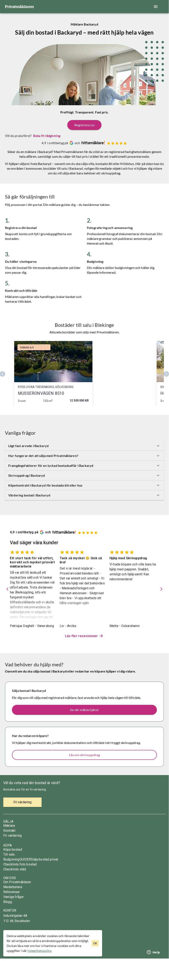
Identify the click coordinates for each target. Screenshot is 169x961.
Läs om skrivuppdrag (84, 755)
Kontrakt (9, 831)
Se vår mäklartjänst (84, 710)
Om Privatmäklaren (17, 882)
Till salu (9, 854)
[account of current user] (156, 7)
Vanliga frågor (13, 897)
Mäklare (9, 826)
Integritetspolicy (39, 951)
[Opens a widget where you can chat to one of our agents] (153, 952)
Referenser (11, 892)
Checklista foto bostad (20, 864)
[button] (84, 446)
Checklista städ (14, 869)
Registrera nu (84, 125)
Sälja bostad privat (44, 859)
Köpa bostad (12, 849)
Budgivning (11, 859)
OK (95, 943)
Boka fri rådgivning (46, 136)
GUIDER (25, 859)
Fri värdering (12, 835)
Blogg (7, 902)
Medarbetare (12, 887)
